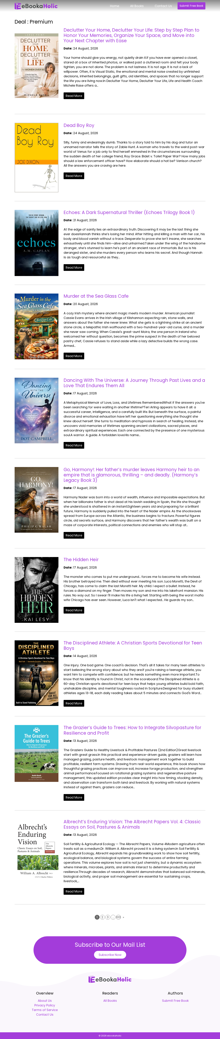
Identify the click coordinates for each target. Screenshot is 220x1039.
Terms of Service (45, 1010)
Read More (74, 96)
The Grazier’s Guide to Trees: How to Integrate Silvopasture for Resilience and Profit (132, 730)
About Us (45, 1000)
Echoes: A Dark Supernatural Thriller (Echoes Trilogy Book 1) (129, 212)
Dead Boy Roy (79, 125)
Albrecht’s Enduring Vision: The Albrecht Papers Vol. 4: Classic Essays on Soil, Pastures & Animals (132, 824)
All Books (137, 6)
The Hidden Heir (81, 560)
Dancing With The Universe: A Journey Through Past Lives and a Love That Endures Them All (134, 383)
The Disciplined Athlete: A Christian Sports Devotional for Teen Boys (133, 645)
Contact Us (163, 6)
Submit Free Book (191, 6)
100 (118, 917)
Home (114, 6)
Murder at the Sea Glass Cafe (96, 296)
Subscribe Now (110, 955)
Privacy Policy (44, 1005)
